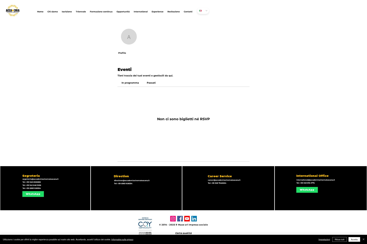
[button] (141, 10)
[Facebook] (180, 218)
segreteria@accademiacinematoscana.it (40, 179)
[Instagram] (173, 218)
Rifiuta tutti (339, 239)
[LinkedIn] (194, 218)
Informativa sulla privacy (122, 239)
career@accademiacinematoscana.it (224, 180)
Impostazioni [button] (324, 239)
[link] (130, 82)
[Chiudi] (363, 239)
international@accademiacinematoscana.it (315, 180)
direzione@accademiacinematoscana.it (132, 180)
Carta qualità (183, 233)
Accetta (354, 239)
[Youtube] (187, 218)
